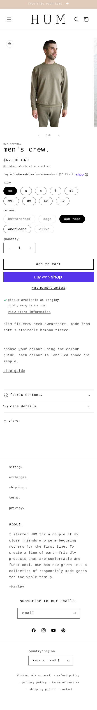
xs (10, 191)
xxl (11, 201)
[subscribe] (75, 613)
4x (46, 201)
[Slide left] (39, 135)
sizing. (16, 467)
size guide (14, 371)
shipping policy (42, 689)
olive (46, 230)
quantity (10, 239)
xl (71, 191)
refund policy (68, 675)
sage (49, 220)
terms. (15, 497)
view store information (29, 312)
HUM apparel (41, 675)
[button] (9, 19)
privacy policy (34, 682)
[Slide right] (58, 135)
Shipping (9, 166)
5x (63, 201)
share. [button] (14, 421)
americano (17, 229)
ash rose (72, 219)
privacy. (17, 508)
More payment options (48, 288)
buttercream (21, 220)
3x (29, 201)
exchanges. (18, 477)
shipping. (17, 487)
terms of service (66, 682)
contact (67, 689)
